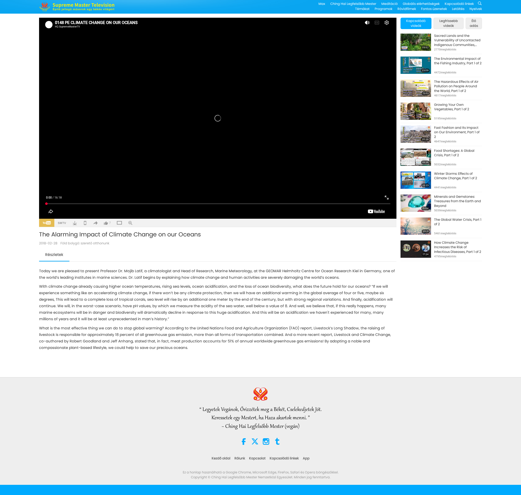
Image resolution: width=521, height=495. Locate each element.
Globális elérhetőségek (421, 3)
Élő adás (474, 23)
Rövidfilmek (406, 9)
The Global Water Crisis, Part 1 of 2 (457, 221)
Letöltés (458, 9)
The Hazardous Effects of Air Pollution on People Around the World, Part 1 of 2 (456, 86)
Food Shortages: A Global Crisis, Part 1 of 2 (454, 153)
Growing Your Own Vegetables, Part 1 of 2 (451, 107)
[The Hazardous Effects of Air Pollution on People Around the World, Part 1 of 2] (416, 88)
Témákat (362, 9)
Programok (383, 9)
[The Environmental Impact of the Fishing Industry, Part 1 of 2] (416, 65)
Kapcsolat (257, 458)
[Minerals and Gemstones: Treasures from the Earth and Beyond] (416, 203)
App (306, 458)
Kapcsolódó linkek (459, 3)
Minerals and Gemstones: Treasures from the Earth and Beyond (457, 201)
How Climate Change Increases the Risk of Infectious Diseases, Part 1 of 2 (457, 247)
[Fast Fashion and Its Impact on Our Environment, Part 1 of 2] (416, 134)
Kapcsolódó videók (416, 23)
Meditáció (389, 3)
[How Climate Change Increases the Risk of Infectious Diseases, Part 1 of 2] (416, 249)
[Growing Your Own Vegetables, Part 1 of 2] (416, 111)
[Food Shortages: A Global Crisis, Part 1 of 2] (416, 157)
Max (322, 3)
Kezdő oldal (221, 458)
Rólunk (239, 458)
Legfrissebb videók (448, 23)
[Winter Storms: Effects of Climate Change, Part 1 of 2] (416, 180)
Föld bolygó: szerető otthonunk (84, 243)
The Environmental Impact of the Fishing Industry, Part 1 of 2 (458, 61)
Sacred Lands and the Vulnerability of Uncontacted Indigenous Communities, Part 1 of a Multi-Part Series (457, 40)
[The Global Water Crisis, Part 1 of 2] (416, 226)
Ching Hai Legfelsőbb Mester (353, 3)
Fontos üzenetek (434, 9)
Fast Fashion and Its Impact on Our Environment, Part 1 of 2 (456, 132)
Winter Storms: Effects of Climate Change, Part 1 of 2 (455, 176)
